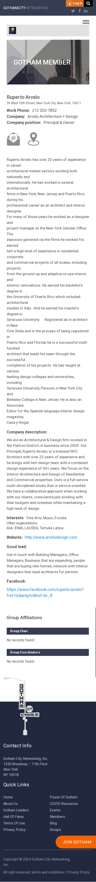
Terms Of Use (14, 823)
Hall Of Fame (13, 817)
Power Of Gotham (63, 797)
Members (57, 817)
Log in (77, 3)
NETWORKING (25, 8)
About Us (10, 804)
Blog (53, 823)
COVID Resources (64, 804)
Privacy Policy (14, 830)
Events (55, 810)
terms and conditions (48, 872)
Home (8, 797)
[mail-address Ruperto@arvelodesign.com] (13, 139)
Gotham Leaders (16, 810)
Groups (55, 830)
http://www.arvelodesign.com (51, 537)
